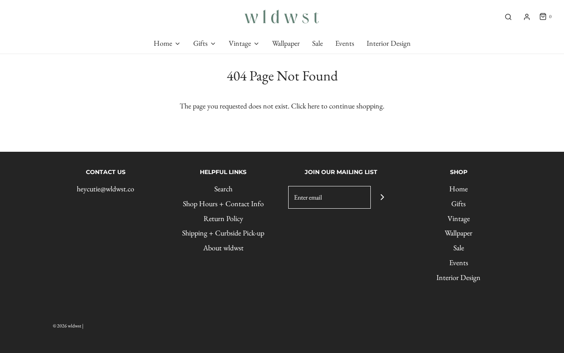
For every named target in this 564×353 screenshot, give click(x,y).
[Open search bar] (508, 16)
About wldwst (223, 247)
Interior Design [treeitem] (389, 43)
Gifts (458, 203)
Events (458, 262)
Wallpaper (458, 233)
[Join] (382, 197)
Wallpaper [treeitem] (286, 43)
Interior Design (458, 277)
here (314, 106)
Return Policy (223, 218)
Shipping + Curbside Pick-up (223, 233)
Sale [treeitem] (317, 43)
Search (223, 188)
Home (458, 188)
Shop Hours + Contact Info (223, 203)
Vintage (459, 218)
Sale (458, 247)
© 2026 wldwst (67, 325)
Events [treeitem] (344, 43)
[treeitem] (167, 43)
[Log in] (527, 17)
